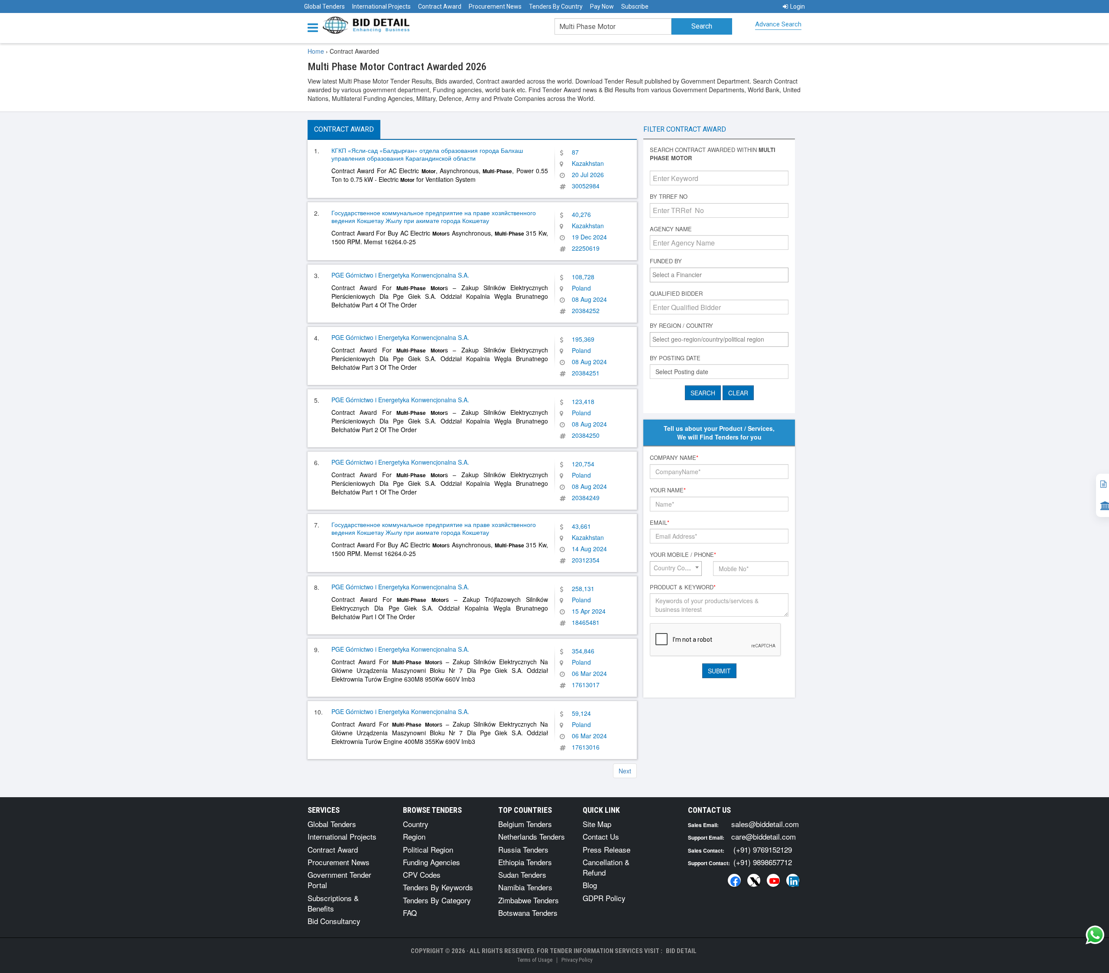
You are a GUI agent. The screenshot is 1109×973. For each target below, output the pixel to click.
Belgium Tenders (525, 823)
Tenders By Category (437, 900)
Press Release (606, 849)
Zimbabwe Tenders (528, 900)
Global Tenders (324, 6)
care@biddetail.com (763, 836)
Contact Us (601, 836)
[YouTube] (773, 880)
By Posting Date (675, 358)
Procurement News (495, 6)
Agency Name (671, 229)
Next (625, 770)
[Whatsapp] (1095, 935)
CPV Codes (422, 874)
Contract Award (439, 6)
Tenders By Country (556, 6)
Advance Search (778, 24)
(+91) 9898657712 (762, 862)
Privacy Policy (576, 960)
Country (415, 823)
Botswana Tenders (528, 912)
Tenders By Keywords (438, 887)
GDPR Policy (604, 897)
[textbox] (721, 274)
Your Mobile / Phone (683, 555)
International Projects (381, 6)
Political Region (428, 849)
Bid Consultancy (334, 920)
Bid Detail (681, 951)
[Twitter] (753, 880)
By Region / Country (681, 326)
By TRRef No (668, 196)
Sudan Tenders (522, 874)
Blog (590, 884)
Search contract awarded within (712, 154)
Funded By (666, 261)
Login (797, 6)
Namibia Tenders (525, 887)
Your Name (668, 490)
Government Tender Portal (339, 879)
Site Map (597, 823)
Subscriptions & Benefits (333, 903)
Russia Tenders (523, 849)
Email (659, 523)
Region (414, 836)
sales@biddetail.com (765, 823)
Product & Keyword (683, 587)
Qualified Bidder (676, 293)
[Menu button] (315, 27)
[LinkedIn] (792, 880)
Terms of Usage (534, 960)
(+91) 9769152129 (762, 849)
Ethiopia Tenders (525, 862)
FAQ (410, 912)
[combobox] (719, 275)
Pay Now (602, 6)
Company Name (674, 458)
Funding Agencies (431, 862)
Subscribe (635, 6)
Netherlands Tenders (531, 836)
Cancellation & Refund (606, 867)
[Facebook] (734, 880)
